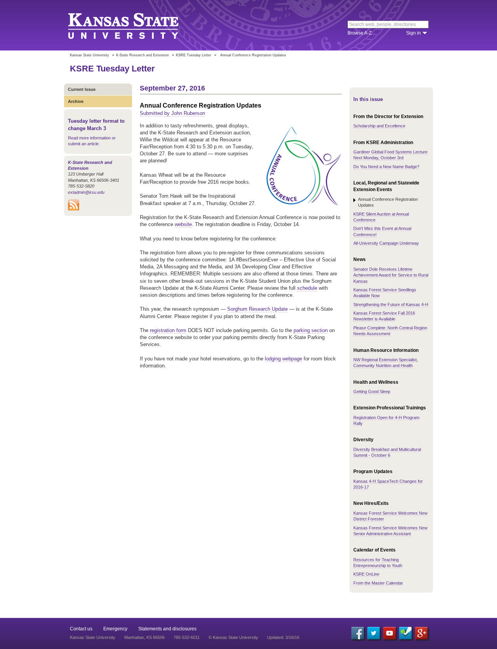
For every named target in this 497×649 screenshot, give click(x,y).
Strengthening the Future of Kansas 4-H (390, 304)
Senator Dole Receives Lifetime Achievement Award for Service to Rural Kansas (390, 275)
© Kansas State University (233, 637)
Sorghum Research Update (257, 309)
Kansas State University (133, 25)
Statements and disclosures (167, 629)
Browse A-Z (360, 33)
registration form (168, 330)
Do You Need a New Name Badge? (386, 166)
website (183, 224)
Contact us (81, 629)
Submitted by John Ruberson (172, 113)
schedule (307, 288)
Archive (75, 101)
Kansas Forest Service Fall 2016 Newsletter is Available (384, 316)
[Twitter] (373, 633)
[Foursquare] (405, 633)
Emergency (115, 629)
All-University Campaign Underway (386, 243)
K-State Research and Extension (142, 55)
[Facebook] (357, 633)
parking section (311, 330)
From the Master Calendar (378, 583)
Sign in (413, 33)
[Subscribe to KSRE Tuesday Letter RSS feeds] (73, 209)
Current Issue (82, 89)
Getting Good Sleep (371, 391)
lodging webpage (283, 359)
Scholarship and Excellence (379, 126)
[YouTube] (389, 633)
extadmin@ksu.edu (86, 192)
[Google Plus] (421, 633)
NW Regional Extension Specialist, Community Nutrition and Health (385, 362)
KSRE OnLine (366, 574)
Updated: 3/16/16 (283, 637)
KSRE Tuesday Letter (193, 55)
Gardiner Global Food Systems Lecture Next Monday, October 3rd (390, 155)
